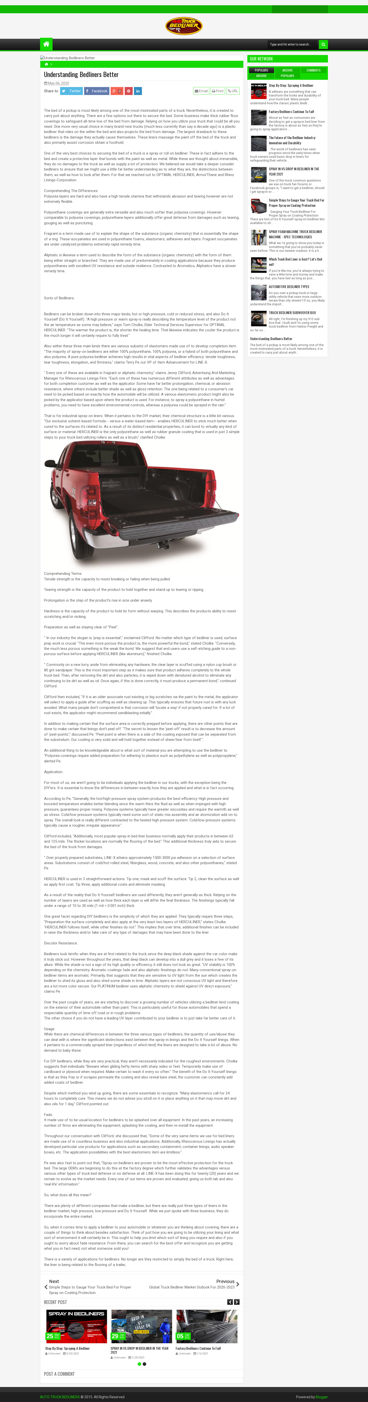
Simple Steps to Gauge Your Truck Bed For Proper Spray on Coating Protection (296, 202)
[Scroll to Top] (360, 1394)
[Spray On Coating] (284, 9)
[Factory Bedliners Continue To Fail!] (259, 117)
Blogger (322, 1397)
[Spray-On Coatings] (276, 9)
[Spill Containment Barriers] (292, 9)
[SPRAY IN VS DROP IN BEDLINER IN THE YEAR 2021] (259, 175)
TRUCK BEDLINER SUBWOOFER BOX (292, 312)
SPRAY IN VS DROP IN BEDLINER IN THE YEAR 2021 (139, 1350)
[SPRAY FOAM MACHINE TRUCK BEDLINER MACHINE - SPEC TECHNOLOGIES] (259, 237)
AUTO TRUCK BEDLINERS (60, 1397)
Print (219, 91)
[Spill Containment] (300, 9)
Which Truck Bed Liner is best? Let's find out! (295, 261)
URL (234, 91)
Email (203, 91)
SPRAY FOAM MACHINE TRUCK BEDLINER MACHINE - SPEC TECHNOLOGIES (295, 234)
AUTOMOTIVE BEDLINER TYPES (289, 286)
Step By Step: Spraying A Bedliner (67, 1348)
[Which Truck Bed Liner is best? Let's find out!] (259, 265)
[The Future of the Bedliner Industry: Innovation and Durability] (259, 143)
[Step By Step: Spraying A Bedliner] (259, 91)
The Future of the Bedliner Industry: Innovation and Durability (292, 140)
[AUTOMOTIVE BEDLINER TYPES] (259, 292)
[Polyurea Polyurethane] (316, 9)
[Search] (323, 44)
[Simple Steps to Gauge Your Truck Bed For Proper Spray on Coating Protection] (259, 206)
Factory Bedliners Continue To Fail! (198, 1348)
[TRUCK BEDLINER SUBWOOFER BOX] (259, 318)
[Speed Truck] (308, 9)
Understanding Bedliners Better (271, 338)
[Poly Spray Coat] (324, 9)
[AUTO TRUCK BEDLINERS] (46, 44)
